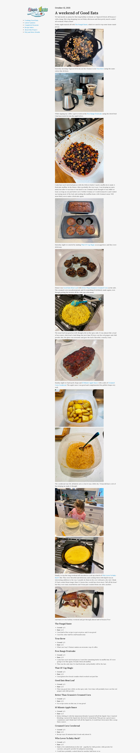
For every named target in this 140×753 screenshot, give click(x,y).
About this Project (31, 30)
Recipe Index (29, 27)
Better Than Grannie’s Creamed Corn (95, 288)
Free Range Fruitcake (94, 114)
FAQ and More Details (32, 32)
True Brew (100, 69)
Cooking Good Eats (31, 20)
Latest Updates (30, 23)
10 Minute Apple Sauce (90, 383)
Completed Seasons (31, 25)
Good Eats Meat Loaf (70, 288)
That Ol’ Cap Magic (88, 245)
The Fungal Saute (81, 24)
